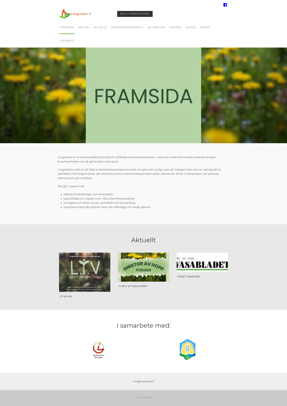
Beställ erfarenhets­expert (135, 14)
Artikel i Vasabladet (188, 276)
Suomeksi (67, 40)
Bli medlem (156, 27)
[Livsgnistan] (75, 14)
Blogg (191, 27)
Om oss (83, 27)
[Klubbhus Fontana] (187, 349)
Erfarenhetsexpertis (127, 27)
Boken (205, 27)
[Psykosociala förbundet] (99, 349)
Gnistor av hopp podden (133, 286)
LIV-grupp (66, 296)
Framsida (67, 27)
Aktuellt (100, 27)
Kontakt (175, 27)
